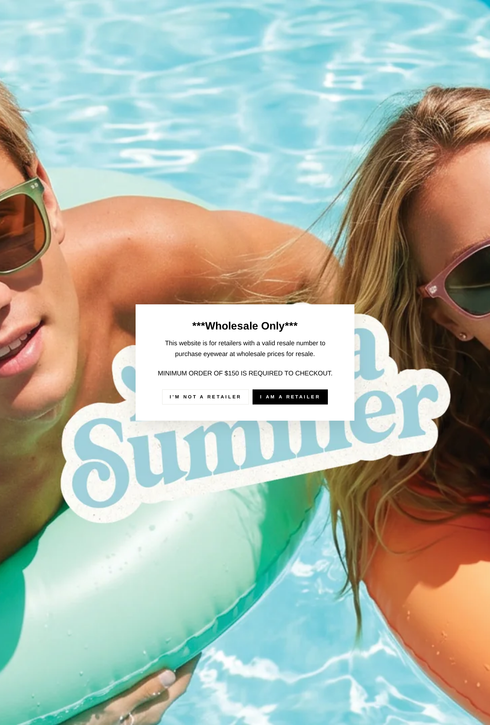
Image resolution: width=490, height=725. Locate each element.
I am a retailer (290, 396)
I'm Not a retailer (205, 396)
